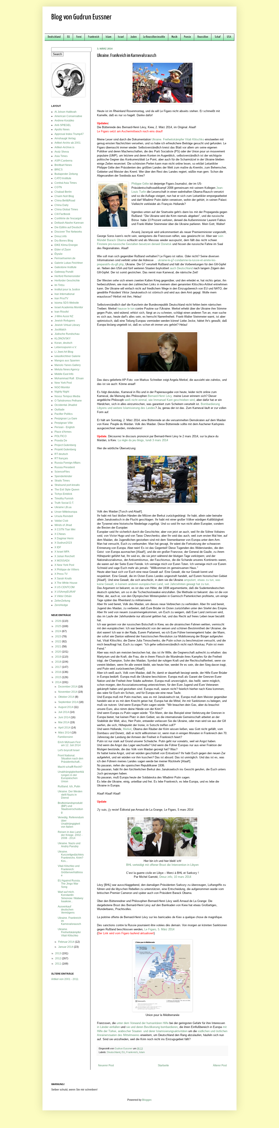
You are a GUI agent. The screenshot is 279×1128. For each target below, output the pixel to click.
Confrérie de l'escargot (67, 218)
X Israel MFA (61, 551)
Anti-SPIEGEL (62, 125)
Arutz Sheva (61, 151)
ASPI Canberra (63, 160)
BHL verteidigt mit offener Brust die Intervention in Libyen (162, 864)
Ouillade (59, 409)
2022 (58, 641)
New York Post (63, 382)
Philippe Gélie (140, 183)
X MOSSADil (62, 560)
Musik (174, 37)
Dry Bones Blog (63, 240)
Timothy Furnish (63, 498)
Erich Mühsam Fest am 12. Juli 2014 (69, 744)
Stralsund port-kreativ (67, 485)
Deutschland (54, 37)
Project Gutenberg (65, 445)
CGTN (58, 187)
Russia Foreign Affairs (67, 462)
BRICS (58, 169)
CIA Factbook (62, 214)
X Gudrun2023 (63, 542)
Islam (108, 37)
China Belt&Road (64, 200)
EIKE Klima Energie (66, 245)
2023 (58, 636)
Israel (121, 37)
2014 (58, 682)
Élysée (58, 253)
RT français (61, 458)
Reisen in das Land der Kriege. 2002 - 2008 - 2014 (70, 835)
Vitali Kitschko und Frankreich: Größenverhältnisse (70, 870)
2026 (58, 621)
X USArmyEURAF (65, 591)
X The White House (65, 582)
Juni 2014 (64, 717)
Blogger (146, 1099)
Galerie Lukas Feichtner (68, 262)
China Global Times (66, 209)
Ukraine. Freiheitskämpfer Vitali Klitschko (178, 139)
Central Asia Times (65, 182)
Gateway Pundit (63, 271)
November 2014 (68, 691)
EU (68, 37)
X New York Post (64, 565)
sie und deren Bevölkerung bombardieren (152, 1027)
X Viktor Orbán (63, 596)
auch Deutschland (181, 268)
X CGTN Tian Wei (64, 529)
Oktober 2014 (66, 696)
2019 (58, 656)
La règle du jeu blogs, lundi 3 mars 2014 (143, 440)
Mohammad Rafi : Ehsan (69, 378)
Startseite (163, 1065)
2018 (58, 661)
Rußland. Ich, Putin (69, 786)
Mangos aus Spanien (67, 360)
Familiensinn (65, 736)
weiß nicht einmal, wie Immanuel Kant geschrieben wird (160, 400)
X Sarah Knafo (63, 578)
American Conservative (68, 116)
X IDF (57, 547)
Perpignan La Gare (65, 418)
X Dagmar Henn (64, 538)
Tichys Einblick (63, 493)
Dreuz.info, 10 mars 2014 (175, 876)
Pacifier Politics (63, 413)
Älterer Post (220, 1065)
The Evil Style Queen (66, 489)
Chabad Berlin (63, 191)
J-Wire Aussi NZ (63, 316)
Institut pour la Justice (67, 289)
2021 (58, 646)
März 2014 (64, 732)
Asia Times (61, 156)
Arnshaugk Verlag (65, 138)
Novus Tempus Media (67, 396)
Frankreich (93, 37)
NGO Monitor (62, 387)
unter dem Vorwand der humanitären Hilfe (142, 1023)
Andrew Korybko (64, 120)
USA (229, 37)
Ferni (79, 37)
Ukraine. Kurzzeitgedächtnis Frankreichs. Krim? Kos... (71, 856)
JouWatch (60, 329)
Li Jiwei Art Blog (63, 351)
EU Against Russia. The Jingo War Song (69, 883)
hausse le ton (125, 308)
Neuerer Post (106, 1065)
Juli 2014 (64, 712)
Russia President (64, 467)
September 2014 (68, 702)
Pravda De (60, 440)
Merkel (127, 729)
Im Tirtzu (59, 285)
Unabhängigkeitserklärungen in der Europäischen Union (71, 776)
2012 (58, 958)
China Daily (61, 205)
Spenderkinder (63, 476)
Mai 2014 (64, 722)
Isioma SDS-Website (66, 302)
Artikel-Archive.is (64, 147)
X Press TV (61, 573)
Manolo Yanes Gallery (67, 365)
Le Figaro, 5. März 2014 (159, 929)
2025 (58, 626)
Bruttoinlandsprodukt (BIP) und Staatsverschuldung (70, 807)
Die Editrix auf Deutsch (68, 227)
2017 (58, 667)
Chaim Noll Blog (64, 196)
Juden (133, 37)
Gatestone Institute (65, 267)
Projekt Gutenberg (65, 449)
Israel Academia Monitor (68, 307)
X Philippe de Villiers (66, 569)
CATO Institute (62, 178)
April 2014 (64, 727)
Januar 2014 (66, 946)
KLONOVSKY (62, 338)
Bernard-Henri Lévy (160, 396)
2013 (58, 953)
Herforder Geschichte (67, 280)
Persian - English (64, 427)
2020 (58, 651)
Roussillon (202, 37)
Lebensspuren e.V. (65, 347)
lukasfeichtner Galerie (67, 356)
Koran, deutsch (63, 342)
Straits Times (62, 480)
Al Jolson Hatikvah (65, 111)
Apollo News (62, 129)
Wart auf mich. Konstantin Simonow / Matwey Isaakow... (70, 896)
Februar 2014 (66, 941)
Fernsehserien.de (64, 258)
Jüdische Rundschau (67, 333)
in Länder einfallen (108, 1027)
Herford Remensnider (67, 276)
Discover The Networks (68, 231)
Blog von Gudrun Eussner (81, 17)
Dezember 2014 (68, 686)
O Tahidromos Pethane (68, 400)
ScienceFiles (62, 471)
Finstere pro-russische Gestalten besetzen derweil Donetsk (134, 244)
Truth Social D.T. (64, 502)
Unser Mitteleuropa (65, 511)
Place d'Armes (62, 431)
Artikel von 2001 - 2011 (64, 979)
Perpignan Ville (63, 422)
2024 (58, 631)
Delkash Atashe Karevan (69, 222)
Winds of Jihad (63, 525)
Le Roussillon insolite (154, 37)
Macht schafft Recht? (70, 766)
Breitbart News (63, 165)
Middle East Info (63, 374)
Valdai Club (61, 520)
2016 (58, 672)
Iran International (64, 294)
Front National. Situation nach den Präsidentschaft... (70, 758)
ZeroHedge (61, 605)
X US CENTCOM (64, 587)
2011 (58, 963)
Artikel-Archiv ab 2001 (67, 142)
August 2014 (66, 707)
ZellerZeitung (62, 600)
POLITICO (60, 436)
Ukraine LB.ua (62, 507)
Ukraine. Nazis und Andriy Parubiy (69, 845)
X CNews (60, 534)
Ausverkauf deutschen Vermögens (66, 909)
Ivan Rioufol (61, 311)
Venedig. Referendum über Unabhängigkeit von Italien (71, 822)
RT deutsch (61, 454)
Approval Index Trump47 (69, 134)
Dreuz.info (60, 236)
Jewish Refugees (64, 320)
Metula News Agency (66, 369)
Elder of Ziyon (62, 249)
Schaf (217, 37)
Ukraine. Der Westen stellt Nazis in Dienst (70, 794)
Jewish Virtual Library (67, 325)
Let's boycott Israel (69, 750)
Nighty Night (61, 391)
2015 (58, 677)
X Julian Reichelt (64, 556)
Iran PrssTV (61, 298)
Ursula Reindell (63, 516)
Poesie (187, 37)
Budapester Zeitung (66, 173)
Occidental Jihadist (65, 405)
